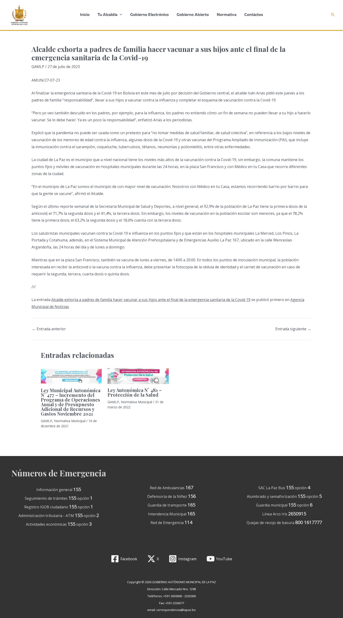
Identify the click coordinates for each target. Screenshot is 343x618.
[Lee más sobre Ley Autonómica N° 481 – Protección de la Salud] (138, 375)
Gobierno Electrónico (149, 15)
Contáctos (253, 15)
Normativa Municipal (69, 421)
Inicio (85, 15)
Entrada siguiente (293, 329)
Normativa (226, 15)
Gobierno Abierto (193, 15)
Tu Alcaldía (107, 15)
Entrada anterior (49, 329)
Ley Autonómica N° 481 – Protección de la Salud (135, 392)
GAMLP (38, 66)
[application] (119, 14)
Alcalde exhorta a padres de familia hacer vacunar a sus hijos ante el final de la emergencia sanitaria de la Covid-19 (150, 299)
